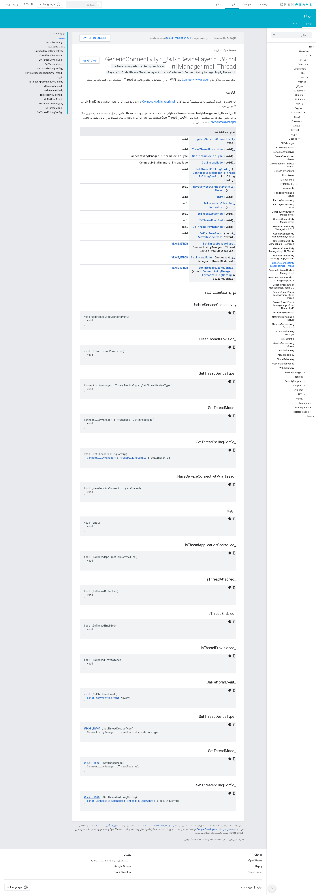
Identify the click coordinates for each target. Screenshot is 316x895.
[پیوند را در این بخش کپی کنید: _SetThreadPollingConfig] (191, 785)
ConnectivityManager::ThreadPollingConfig (214, 174)
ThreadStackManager (222, 122)
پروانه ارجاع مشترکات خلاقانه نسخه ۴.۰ (162, 825)
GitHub (28, 4)
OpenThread (255, 872)
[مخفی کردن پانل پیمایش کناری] (272, 888)
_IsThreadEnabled (217, 220)
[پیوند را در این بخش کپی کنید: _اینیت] (222, 511)
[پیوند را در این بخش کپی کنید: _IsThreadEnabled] (202, 614)
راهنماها (263, 4)
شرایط (259, 887)
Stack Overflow (122, 872)
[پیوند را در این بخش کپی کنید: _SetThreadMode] (203, 751)
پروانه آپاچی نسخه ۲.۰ (106, 825)
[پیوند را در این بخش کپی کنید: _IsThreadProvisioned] (196, 648)
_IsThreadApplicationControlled (219, 205)
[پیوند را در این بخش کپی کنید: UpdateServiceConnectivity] (188, 305)
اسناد (295, 23)
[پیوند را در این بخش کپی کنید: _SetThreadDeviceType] (194, 717)
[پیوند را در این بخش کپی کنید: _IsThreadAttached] (201, 579)
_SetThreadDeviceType (219, 243)
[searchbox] (291, 35)
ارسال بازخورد (90, 60)
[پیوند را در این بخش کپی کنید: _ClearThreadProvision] (194, 339)
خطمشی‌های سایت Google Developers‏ (215, 829)
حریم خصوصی (245, 887)
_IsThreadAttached (216, 213)
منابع (218, 4)
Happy (247, 4)
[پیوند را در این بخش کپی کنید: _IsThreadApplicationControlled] (180, 545)
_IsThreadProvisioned (214, 226)
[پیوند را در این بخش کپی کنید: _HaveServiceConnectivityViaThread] (172, 477)
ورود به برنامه (11, 4)
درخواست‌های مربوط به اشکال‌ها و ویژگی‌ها (111, 860)
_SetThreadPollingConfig (217, 267)
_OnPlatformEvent (217, 233)
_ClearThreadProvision (213, 149)
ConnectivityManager (195, 79)
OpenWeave (229, 50)
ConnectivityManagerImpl (158, 101)
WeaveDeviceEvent (210, 237)
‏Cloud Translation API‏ (178, 38)
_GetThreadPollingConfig (215, 169)
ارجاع (232, 4)
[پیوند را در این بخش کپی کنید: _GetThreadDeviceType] (194, 374)
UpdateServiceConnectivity (215, 139)
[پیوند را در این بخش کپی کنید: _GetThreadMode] (203, 408)
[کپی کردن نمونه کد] (234, 313)
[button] (291, 47)
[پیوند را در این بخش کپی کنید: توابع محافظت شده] (200, 293)
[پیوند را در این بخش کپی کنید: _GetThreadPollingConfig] (191, 442)
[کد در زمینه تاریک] (229, 313)
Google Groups (122, 866)
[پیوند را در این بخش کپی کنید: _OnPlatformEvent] (202, 682)
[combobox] (84, 4)
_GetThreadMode (218, 162)
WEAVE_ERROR (180, 243)
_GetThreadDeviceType (213, 156)
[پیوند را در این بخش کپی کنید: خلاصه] (221, 92)
